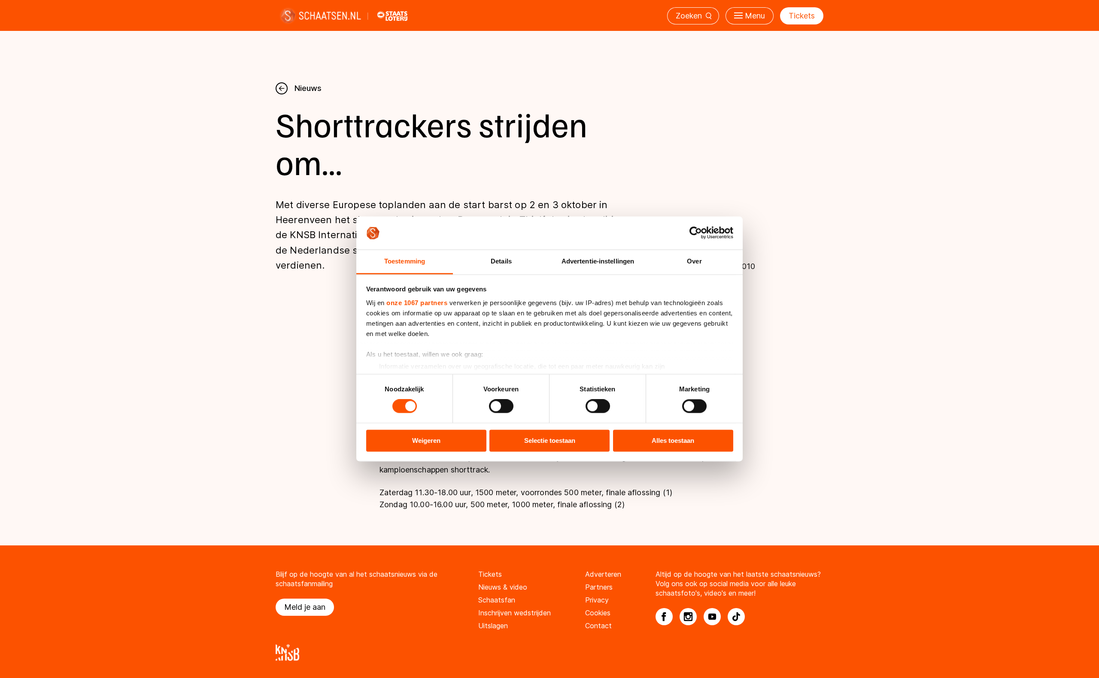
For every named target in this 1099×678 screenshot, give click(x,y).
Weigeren (426, 440)
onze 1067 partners (416, 302)
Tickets (802, 15)
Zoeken (689, 15)
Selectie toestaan (549, 440)
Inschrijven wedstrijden (514, 612)
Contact (598, 625)
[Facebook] (664, 616)
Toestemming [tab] (404, 261)
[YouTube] (712, 616)
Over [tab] (694, 261)
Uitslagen (493, 625)
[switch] (501, 406)
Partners (599, 587)
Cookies (597, 612)
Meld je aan (304, 606)
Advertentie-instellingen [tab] (598, 261)
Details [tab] (501, 261)
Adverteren (603, 574)
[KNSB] (549, 652)
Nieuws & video (502, 587)
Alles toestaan (673, 440)
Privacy (597, 600)
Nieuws (308, 88)
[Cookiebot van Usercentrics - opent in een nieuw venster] (695, 233)
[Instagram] (688, 616)
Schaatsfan (496, 600)
